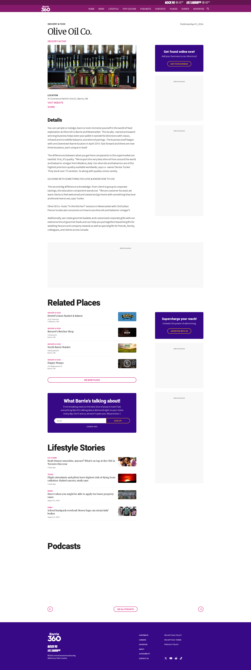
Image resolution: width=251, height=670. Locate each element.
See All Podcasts (125, 609)
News (101, 9)
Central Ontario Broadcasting (64, 656)
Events (185, 9)
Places (173, 9)
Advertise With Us (179, 331)
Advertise (198, 9)
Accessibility (144, 654)
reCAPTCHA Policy (173, 635)
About (141, 649)
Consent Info (92, 426)
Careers (142, 640)
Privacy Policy (171, 644)
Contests (160, 9)
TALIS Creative (61, 658)
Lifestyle (113, 9)
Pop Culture (129, 9)
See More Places (92, 380)
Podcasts (145, 9)
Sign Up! (118, 421)
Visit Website (55, 103)
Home (91, 9)
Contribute (143, 635)
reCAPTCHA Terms (172, 640)
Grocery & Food (57, 41)
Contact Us (144, 658)
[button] (50, 609)
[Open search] (208, 9)
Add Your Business (179, 64)
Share (51, 107)
